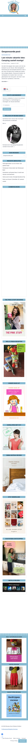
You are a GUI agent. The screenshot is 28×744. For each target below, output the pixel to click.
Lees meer (5, 81)
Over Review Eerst (7, 738)
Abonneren (7, 109)
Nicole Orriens (7, 63)
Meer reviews (16, 738)
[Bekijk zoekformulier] (25, 15)
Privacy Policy (14, 740)
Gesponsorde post (6, 54)
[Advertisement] (14, 31)
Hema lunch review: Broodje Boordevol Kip (14, 177)
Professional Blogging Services (10, 729)
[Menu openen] (3, 16)
